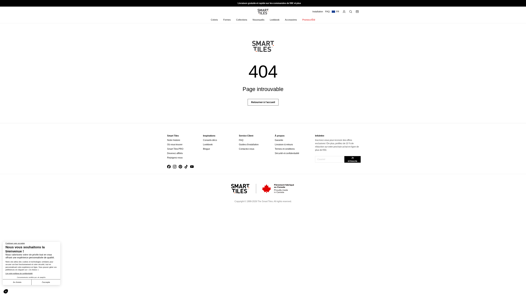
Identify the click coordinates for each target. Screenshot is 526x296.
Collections (241, 20)
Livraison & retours (284, 144)
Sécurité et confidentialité (287, 153)
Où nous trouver (174, 144)
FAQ (327, 11)
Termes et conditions (285, 149)
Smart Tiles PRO (175, 149)
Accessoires (291, 20)
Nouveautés (258, 20)
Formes (227, 20)
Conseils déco (210, 140)
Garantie (279, 140)
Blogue (206, 149)
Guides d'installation (249, 144)
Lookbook (274, 20)
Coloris (214, 20)
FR (337, 11)
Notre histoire (173, 140)
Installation (317, 11)
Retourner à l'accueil (263, 102)
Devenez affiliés (175, 153)
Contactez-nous (246, 149)
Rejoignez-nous (175, 157)
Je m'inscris (352, 159)
